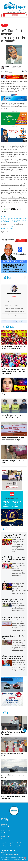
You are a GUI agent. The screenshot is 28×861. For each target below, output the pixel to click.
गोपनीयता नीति (19, 843)
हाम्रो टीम (4, 843)
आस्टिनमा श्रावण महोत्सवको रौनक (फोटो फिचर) (12, 754)
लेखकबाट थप (14, 296)
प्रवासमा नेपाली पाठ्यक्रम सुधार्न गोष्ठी (12, 315)
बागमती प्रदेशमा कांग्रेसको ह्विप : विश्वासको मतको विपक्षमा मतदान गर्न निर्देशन (13, 439)
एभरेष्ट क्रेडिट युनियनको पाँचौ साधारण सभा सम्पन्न (14, 302)
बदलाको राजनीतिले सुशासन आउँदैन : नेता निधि (13, 462)
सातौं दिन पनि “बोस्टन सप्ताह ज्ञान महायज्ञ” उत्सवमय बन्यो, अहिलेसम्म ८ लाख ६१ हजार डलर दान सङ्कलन (13, 371)
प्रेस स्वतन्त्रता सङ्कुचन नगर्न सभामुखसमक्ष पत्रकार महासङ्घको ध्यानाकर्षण (7, 220)
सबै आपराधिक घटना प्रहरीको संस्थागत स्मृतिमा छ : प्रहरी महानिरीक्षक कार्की (12, 657)
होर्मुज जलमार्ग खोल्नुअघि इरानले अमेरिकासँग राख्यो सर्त (13, 776)
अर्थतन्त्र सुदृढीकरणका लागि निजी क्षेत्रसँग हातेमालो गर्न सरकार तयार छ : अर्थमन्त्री (20, 220)
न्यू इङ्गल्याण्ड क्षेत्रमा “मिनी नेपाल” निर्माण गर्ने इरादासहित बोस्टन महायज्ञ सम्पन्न (14, 347)
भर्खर (5, 529)
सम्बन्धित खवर (9, 327)
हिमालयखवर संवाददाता (7, 67)
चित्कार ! (4, 394)
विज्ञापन (11, 846)
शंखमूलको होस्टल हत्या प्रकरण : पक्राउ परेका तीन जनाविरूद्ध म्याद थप (12, 416)
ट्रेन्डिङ (5, 713)
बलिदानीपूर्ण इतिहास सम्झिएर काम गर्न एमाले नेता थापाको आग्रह (13, 733)
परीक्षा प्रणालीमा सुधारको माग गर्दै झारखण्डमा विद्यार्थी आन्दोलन (13, 797)
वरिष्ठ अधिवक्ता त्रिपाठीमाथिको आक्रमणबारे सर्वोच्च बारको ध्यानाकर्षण (7, 228)
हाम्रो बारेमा (11, 843)
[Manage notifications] (25, 858)
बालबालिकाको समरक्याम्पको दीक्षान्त (11, 305)
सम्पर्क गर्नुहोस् (4, 846)
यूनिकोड (18, 846)
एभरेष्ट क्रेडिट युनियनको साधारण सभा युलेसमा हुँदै (14, 311)
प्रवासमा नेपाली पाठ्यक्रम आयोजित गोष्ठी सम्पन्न (14, 308)
